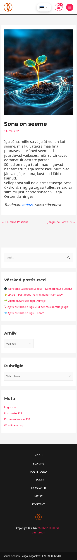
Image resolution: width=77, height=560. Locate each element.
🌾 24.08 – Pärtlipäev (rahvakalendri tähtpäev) (34, 294)
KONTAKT (38, 504)
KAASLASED (38, 488)
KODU (38, 455)
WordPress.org (13, 425)
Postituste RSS (13, 413)
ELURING (38, 463)
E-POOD (38, 480)
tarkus (27, 204)
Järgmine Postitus (61, 222)
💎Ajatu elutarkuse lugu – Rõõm (24, 313)
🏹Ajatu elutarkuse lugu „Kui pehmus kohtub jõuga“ (36, 307)
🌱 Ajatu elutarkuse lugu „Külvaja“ (25, 300)
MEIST (38, 496)
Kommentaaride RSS (17, 419)
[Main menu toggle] (69, 7)
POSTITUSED (38, 471)
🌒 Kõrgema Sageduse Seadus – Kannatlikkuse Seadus (38, 288)
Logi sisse (10, 407)
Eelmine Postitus (15, 222)
